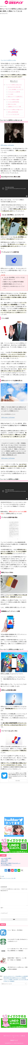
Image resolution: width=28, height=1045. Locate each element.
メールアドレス (4, 913)
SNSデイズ (14, 1040)
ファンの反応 (9, 94)
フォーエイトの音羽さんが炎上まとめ (13, 84)
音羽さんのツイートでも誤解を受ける (14, 96)
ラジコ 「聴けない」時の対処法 (14, 930)
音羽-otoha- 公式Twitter (7, 145)
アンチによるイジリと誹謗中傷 (13, 91)
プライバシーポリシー (16, 1035)
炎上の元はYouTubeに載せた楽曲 (13, 87)
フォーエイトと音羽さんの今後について (14, 109)
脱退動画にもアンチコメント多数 (13, 106)
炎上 (12, 878)
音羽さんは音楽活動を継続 (12, 111)
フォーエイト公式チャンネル (8, 60)
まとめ (4, 878)
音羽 (14, 878)
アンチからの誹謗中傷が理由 (12, 101)
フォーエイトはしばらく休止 (12, 114)
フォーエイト (8, 878)
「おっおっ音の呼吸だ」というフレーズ (14, 89)
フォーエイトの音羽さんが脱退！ (12, 99)
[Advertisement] (14, 30)
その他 (2, 876)
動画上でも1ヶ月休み (11, 104)
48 (1, 878)
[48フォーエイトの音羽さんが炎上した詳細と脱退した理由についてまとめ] (15, 870)
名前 (2, 907)
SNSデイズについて (7, 1035)
